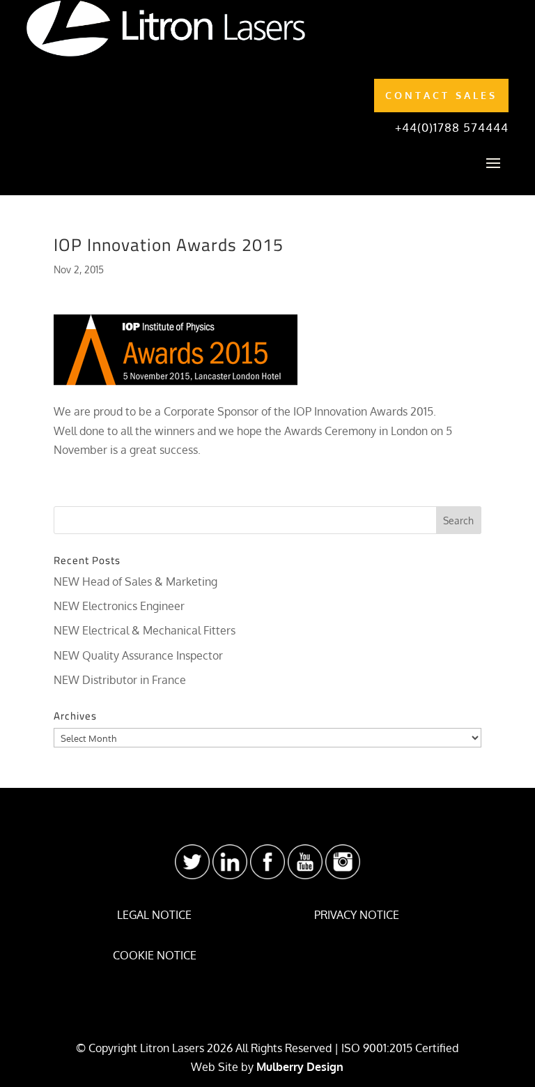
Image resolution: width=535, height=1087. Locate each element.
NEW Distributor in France (120, 680)
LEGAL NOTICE (154, 915)
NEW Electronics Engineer (119, 606)
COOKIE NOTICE (154, 955)
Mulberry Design (299, 1067)
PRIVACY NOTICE (356, 915)
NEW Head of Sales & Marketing (135, 581)
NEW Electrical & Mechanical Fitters (144, 630)
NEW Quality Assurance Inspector (138, 655)
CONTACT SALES (441, 95)
